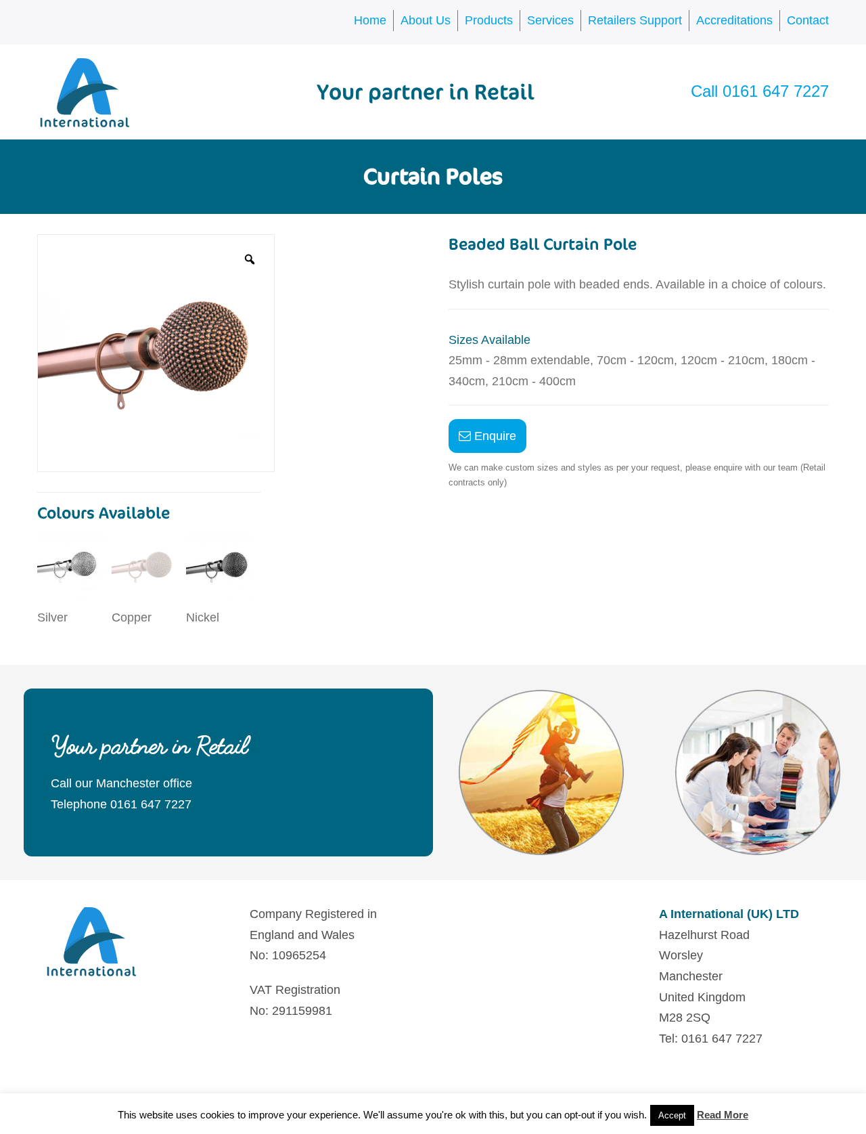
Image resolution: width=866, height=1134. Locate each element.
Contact (808, 20)
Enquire (493, 436)
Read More (722, 1114)
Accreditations (734, 20)
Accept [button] (672, 1115)
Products (489, 20)
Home (370, 20)
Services (550, 20)
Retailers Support (635, 20)
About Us (426, 20)
